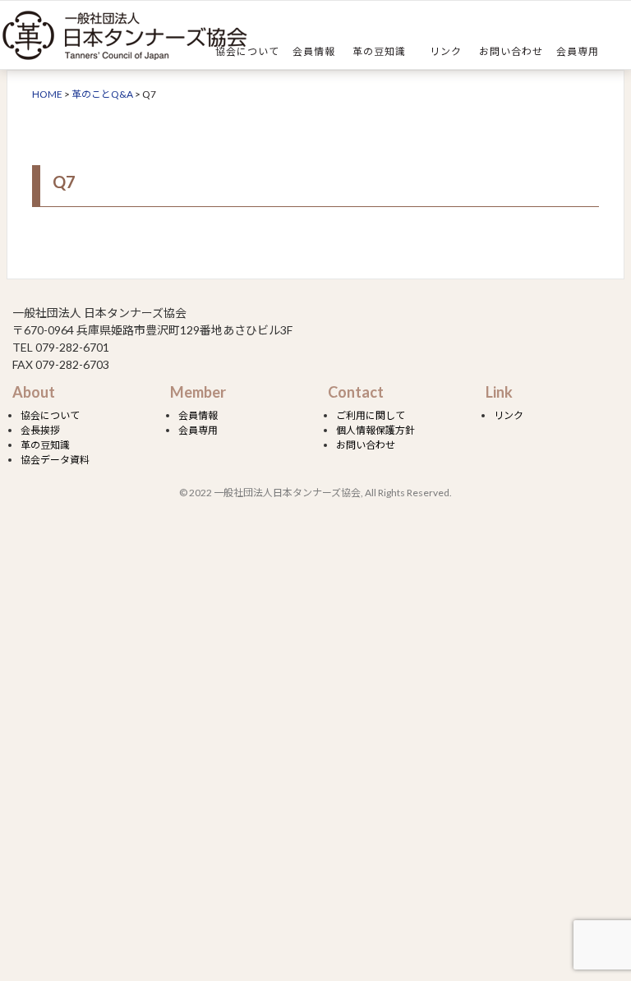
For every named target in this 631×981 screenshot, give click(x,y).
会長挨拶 (40, 430)
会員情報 (313, 51)
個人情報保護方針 (375, 430)
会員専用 (577, 51)
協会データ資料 (55, 460)
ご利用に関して (370, 415)
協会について (247, 51)
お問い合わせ (511, 51)
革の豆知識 (379, 51)
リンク (446, 51)
